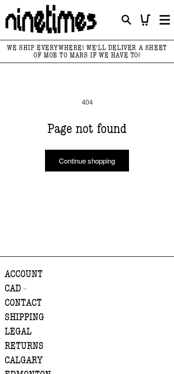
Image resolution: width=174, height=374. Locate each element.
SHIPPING (24, 317)
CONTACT (23, 303)
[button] (126, 20)
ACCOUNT (24, 274)
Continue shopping (87, 160)
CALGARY (24, 360)
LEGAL (18, 331)
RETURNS (24, 346)
